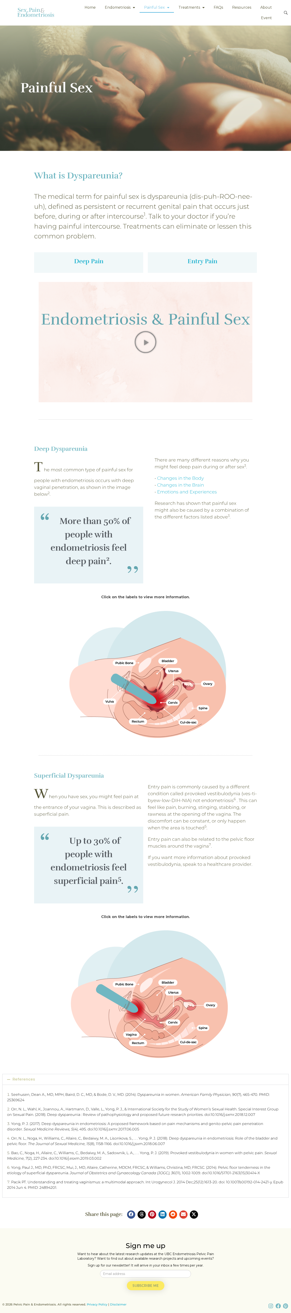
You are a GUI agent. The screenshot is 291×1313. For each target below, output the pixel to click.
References (24, 1079)
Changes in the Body (180, 478)
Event (266, 18)
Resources (241, 7)
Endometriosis (117, 7)
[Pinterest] (285, 1306)
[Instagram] (271, 1306)
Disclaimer (118, 1304)
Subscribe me (146, 1286)
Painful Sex (154, 7)
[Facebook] (278, 1306)
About (266, 7)
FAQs (218, 7)
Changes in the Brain (180, 485)
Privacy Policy (97, 1304)
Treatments (189, 7)
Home (90, 7)
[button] (145, 342)
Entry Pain (202, 261)
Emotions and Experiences (187, 492)
